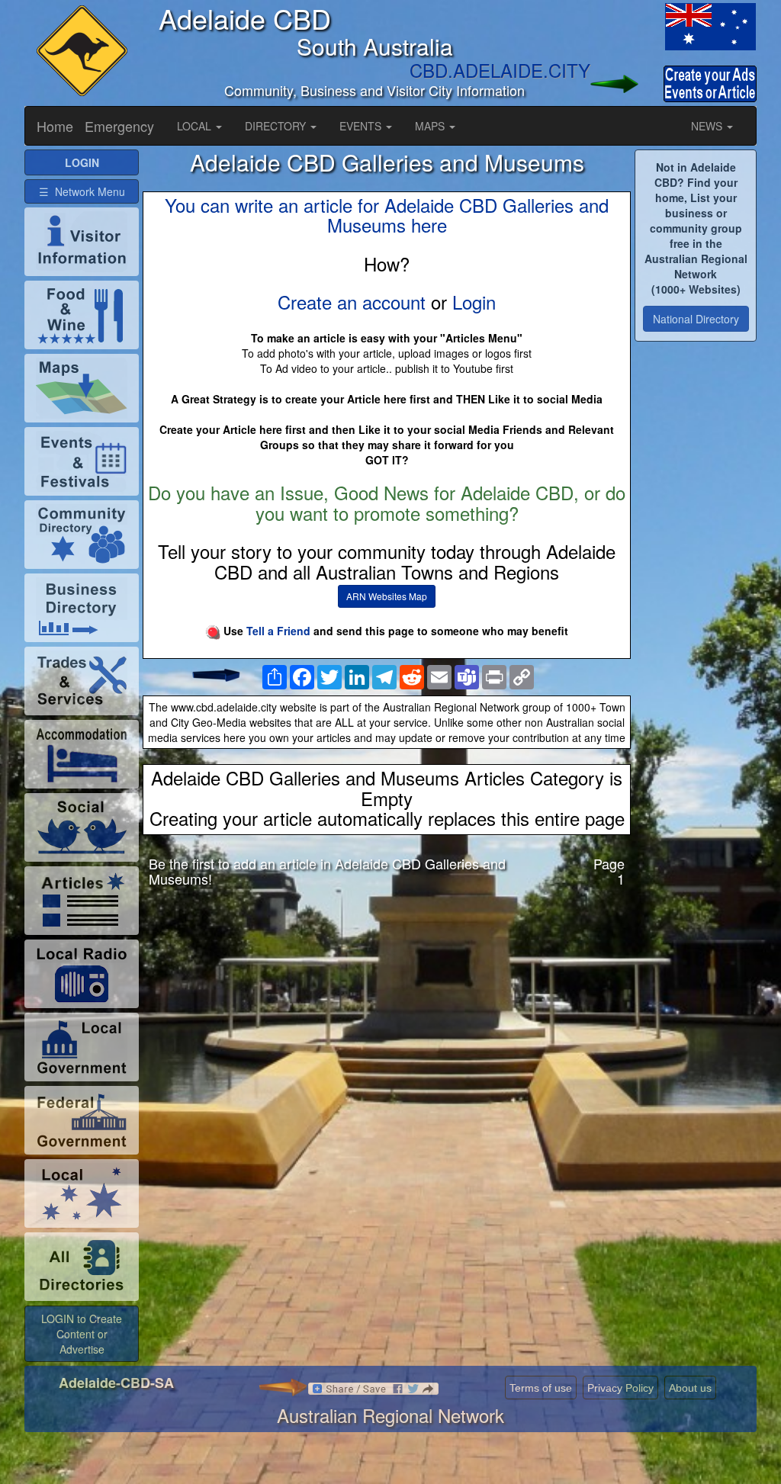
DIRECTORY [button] (277, 125)
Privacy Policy (620, 1388)
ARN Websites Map (386, 595)
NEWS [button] (708, 125)
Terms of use (540, 1388)
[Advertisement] (387, 1019)
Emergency (119, 126)
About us (690, 1388)
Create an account (352, 301)
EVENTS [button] (361, 125)
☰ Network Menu (82, 191)
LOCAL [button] (195, 125)
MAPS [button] (431, 125)
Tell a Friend (278, 630)
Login (474, 301)
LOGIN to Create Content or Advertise (81, 1334)
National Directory (696, 318)
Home (55, 126)
